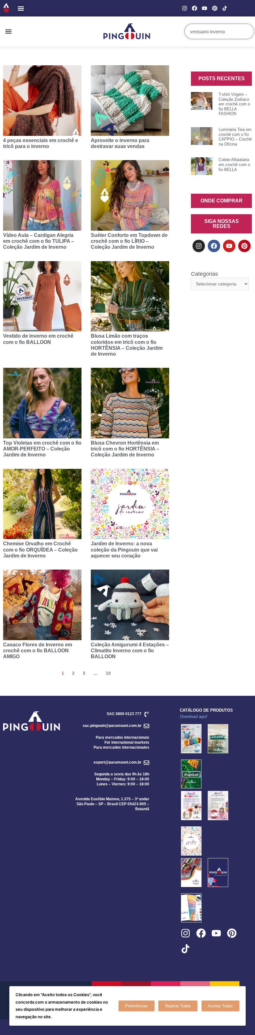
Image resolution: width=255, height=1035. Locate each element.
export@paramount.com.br (117, 762)
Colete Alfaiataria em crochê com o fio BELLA (234, 164)
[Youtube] (204, 8)
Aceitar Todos (220, 1006)
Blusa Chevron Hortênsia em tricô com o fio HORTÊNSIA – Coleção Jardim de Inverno (125, 448)
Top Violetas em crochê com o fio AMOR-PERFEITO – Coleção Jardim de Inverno (42, 448)
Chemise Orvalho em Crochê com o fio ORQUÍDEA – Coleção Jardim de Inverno (40, 549)
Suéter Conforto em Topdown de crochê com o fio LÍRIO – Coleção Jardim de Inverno (129, 241)
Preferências (136, 1006)
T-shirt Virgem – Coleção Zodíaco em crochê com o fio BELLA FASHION (234, 104)
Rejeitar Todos (178, 1006)
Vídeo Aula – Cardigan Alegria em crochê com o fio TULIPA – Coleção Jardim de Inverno (38, 241)
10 (108, 673)
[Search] (246, 31)
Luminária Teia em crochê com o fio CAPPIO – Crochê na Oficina (235, 136)
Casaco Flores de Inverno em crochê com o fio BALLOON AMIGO (37, 650)
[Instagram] (184, 8)
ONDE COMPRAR (222, 200)
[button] (21, 8)
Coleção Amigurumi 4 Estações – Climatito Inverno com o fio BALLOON (130, 650)
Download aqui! (193, 716)
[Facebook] (194, 8)
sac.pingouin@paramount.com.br (112, 725)
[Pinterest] (214, 8)
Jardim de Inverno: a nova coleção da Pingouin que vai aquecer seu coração (124, 549)
